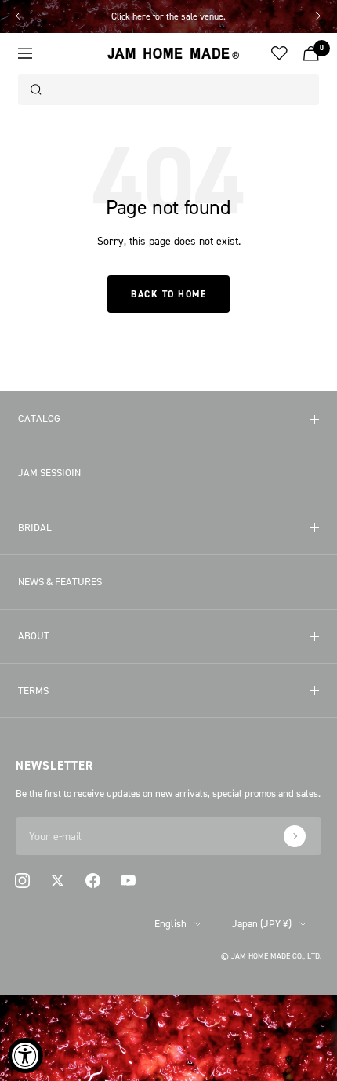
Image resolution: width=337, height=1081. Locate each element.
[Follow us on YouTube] (128, 880)
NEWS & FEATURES (60, 581)
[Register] (295, 836)
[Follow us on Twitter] (57, 880)
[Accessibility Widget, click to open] (25, 1055)
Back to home (168, 294)
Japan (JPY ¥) (262, 923)
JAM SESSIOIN (49, 472)
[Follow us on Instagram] (22, 880)
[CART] (311, 53)
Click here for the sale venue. (168, 16)
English (170, 923)
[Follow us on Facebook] (93, 880)
